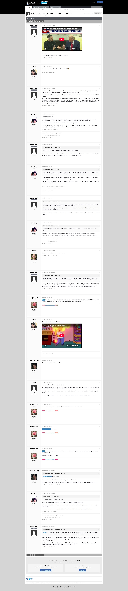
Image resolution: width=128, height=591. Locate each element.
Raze (34, 382)
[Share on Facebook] (27, 579)
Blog (52, 7)
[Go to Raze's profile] (34, 388)
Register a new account (45, 570)
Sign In (93, 2)
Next (40, 21)
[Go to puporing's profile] (34, 120)
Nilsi (56, 169)
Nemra (34, 250)
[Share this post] (99, 25)
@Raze (43, 451)
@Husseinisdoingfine (46, 429)
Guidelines (36, 7)
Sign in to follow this (89, 13)
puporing (34, 114)
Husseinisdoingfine (34, 360)
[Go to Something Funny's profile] (34, 305)
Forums (29, 7)
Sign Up (99, 2)
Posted (47, 25)
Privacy (64, 586)
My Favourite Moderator (50, 305)
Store (58, 7)
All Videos (45, 7)
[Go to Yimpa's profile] (34, 72)
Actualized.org (55, 586)
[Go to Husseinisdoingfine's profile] (34, 366)
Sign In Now (82, 570)
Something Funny (34, 298)
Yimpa (34, 66)
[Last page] (43, 21)
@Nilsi (43, 299)
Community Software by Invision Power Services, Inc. (64, 589)
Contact (74, 586)
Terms (60, 586)
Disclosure (69, 586)
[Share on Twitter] (30, 579)
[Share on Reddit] (32, 579)
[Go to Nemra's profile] (34, 257)
